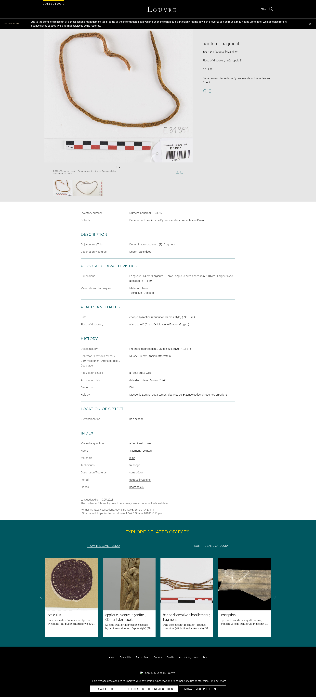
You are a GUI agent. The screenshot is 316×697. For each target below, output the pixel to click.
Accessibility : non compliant (193, 657)
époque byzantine (140, 479)
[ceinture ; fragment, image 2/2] (87, 188)
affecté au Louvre (140, 443)
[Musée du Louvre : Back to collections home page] (162, 9)
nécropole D (136, 487)
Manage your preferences (202, 689)
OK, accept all (105, 689)
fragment (135, 450)
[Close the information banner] (310, 24)
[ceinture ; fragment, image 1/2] (62, 188)
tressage (134, 465)
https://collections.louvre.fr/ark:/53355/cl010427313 (123, 509)
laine (132, 457)
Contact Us (125, 657)
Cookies (158, 657)
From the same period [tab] (103, 545)
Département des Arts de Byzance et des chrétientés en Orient (167, 220)
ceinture (148, 450)
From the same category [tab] (211, 545)
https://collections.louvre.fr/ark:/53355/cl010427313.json (130, 513)
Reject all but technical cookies (150, 689)
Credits (170, 657)
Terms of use (142, 657)
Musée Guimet (138, 356)
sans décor (136, 472)
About (111, 657)
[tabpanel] (158, 597)
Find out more (218, 681)
